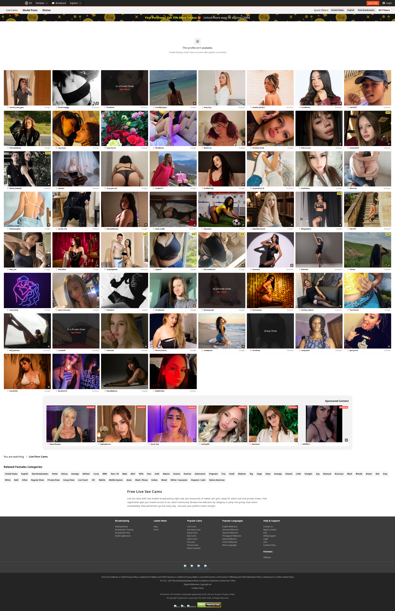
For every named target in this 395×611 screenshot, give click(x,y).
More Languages (229, 545)
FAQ (265, 532)
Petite (55, 474)
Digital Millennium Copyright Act (197, 584)
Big (251, 474)
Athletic (86, 474)
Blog (156, 526)
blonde (359, 474)
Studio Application (123, 536)
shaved (288, 474)
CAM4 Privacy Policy (129, 577)
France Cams (192, 545)
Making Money (121, 526)
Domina (187, 474)
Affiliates (267, 557)
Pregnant (213, 474)
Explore (74, 3)
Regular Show (37, 480)
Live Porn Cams (38, 456)
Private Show (54, 480)
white (7, 480)
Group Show (68, 480)
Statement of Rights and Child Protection (157, 577)
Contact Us (268, 526)
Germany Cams (194, 529)
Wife (141, 474)
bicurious (339, 474)
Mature (166, 474)
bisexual (327, 474)
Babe (124, 474)
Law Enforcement (207, 577)
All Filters (384, 10)
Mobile (102, 480)
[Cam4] (11, 3)
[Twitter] (200, 567)
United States (337, 10)
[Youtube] (206, 567)
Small (231, 474)
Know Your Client (228, 580)
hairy (268, 474)
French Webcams (229, 542)
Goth (157, 474)
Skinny (64, 474)
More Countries (194, 548)
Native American (217, 480)
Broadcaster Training (124, 529)
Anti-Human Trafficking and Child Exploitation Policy (239, 577)
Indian (154, 480)
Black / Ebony (141, 480)
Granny (176, 474)
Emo (149, 474)
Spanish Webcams (230, 532)
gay (318, 474)
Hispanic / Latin (198, 480)
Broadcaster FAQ (122, 532)
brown (369, 474)
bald (16, 480)
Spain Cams (192, 539)
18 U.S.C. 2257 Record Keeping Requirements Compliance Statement (189, 580)
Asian (129, 480)
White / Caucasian (179, 480)
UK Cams (191, 542)
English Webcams (229, 526)
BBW (105, 474)
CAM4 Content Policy (285, 577)
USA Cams (191, 526)
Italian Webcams (229, 539)
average (278, 474)
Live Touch (83, 480)
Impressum (269, 577)
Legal (265, 539)
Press (156, 529)
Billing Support (269, 536)
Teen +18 (115, 474)
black (349, 474)
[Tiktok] (186, 567)
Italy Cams (191, 536)
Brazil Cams (192, 532)
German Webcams (230, 529)
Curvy (96, 474)
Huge (259, 474)
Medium (242, 474)
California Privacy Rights (187, 577)
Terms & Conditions (109, 577)
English (350, 10)
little (298, 474)
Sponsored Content (337, 401)
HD (93, 480)
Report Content (269, 529)
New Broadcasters (366, 10)
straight (308, 474)
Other (24, 480)
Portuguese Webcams (231, 536)
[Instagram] (193, 567)
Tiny (223, 474)
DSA (265, 542)
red (377, 474)
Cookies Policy (269, 545)
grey (385, 474)
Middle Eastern (116, 480)
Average (75, 474)
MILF (133, 474)
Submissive (200, 474)
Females (40, 3)
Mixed (164, 480)
